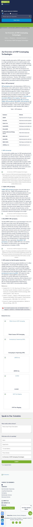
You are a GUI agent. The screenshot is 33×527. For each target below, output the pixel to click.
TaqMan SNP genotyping (8, 101)
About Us (6, 500)
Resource (12, 38)
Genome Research (21, 38)
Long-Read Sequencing (7, 491)
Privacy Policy (13, 518)
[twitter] (16, 522)
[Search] (29, 16)
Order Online (16, 20)
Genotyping (4, 493)
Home (6, 38)
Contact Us (6, 503)
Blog (4, 505)
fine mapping (16, 98)
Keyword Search (14, 13)
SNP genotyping (6, 86)
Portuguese (23, 515)
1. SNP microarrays (6, 150)
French (18, 515)
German (14, 515)
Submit (16, 461)
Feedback (19, 518)
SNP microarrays (24, 99)
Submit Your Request (8, 508)
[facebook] (13, 522)
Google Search (6, 13)
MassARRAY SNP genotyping (21, 101)
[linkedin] (20, 522)
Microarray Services (6, 497)
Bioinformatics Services (7, 495)
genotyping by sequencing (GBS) (10, 273)
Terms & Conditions (5, 518)
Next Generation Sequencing (8, 489)
